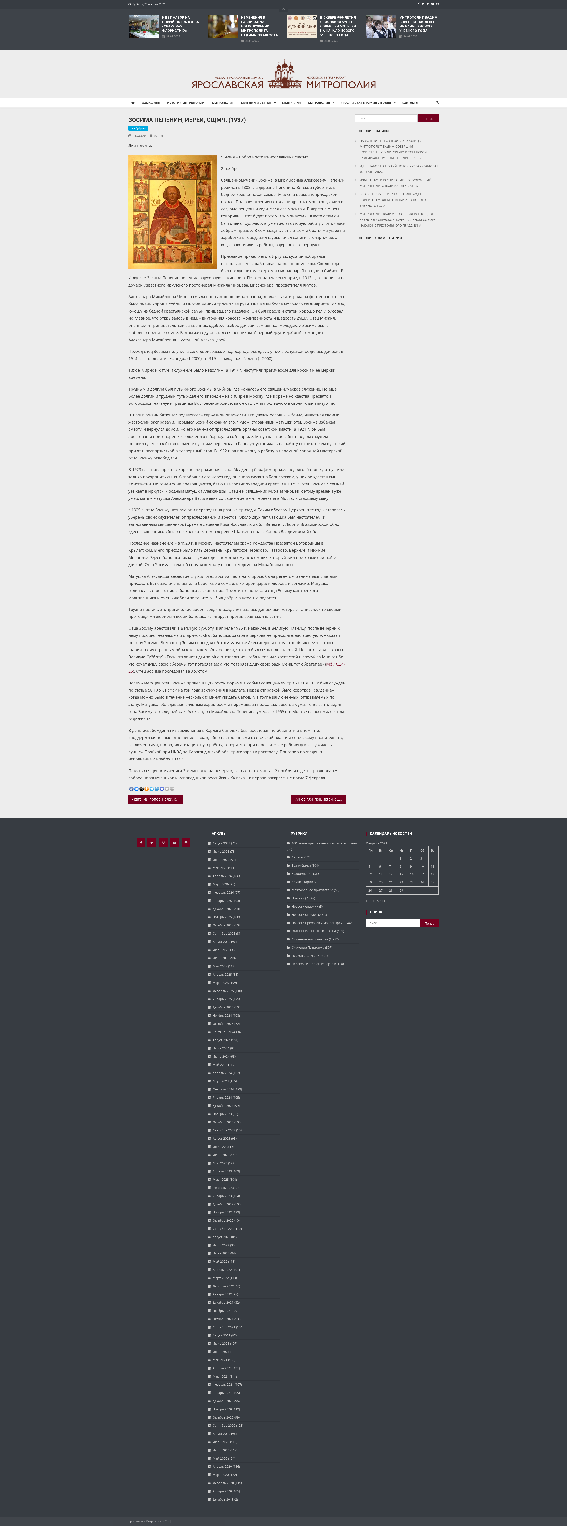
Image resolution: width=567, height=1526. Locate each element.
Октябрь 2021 (223, 1319)
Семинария (291, 103)
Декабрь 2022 (223, 1204)
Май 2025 (220, 966)
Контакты (410, 103)
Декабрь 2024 (223, 1007)
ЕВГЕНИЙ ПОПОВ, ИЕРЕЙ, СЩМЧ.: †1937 (158, 799)
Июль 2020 (221, 1442)
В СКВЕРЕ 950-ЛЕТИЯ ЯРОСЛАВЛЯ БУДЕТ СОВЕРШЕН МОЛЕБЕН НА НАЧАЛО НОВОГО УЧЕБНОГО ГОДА (338, 26)
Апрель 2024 (222, 1073)
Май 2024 (220, 1065)
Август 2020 (221, 1434)
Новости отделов (304, 914)
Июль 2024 (221, 1048)
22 (401, 882)
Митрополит (223, 103)
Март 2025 (221, 983)
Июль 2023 (221, 1147)
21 (391, 882)
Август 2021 (221, 1335)
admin (158, 135)
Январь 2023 (222, 1196)
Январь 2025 (222, 999)
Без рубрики (138, 128)
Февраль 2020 (223, 1483)
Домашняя (151, 103)
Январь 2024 (222, 1097)
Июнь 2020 (221, 1450)
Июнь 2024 (221, 1056)
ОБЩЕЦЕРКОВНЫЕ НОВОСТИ (314, 931)
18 (432, 874)
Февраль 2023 (223, 1188)
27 (381, 890)
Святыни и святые (256, 103)
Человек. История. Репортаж (314, 964)
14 (391, 874)
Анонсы (297, 857)
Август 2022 (221, 1237)
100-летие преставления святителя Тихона (325, 843)
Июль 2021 (221, 1343)
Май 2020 (220, 1458)
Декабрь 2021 (223, 1302)
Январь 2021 (222, 1393)
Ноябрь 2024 (222, 1015)
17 (422, 874)
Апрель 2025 (222, 974)
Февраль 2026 (223, 892)
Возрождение (302, 873)
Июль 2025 (221, 950)
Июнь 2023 (221, 1155)
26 (370, 890)
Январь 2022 (222, 1294)
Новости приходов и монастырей (317, 923)
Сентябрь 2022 (224, 1229)
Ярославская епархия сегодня (366, 103)
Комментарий (302, 882)
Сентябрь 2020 (224, 1425)
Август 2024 (221, 1040)
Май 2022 (220, 1261)
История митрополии (186, 103)
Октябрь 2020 (223, 1417)
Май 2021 (220, 1360)
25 (432, 882)
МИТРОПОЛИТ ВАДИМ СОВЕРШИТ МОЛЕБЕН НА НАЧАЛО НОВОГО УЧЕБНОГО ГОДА (418, 24)
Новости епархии (305, 906)
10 (422, 866)
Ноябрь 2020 (222, 1409)
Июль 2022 (221, 1245)
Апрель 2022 (222, 1270)
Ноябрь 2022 (222, 1212)
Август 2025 (221, 942)
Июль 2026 (221, 851)
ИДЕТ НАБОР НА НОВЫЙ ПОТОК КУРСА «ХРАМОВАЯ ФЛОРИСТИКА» (180, 24)
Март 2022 (221, 1278)
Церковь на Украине (307, 956)
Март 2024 (221, 1081)
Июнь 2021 (221, 1352)
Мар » (381, 901)
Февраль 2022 (223, 1286)
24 (422, 882)
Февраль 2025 (223, 991)
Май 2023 (220, 1163)
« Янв (370, 901)
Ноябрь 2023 (222, 1114)
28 (391, 890)
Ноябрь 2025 (222, 917)
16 (412, 874)
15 (401, 874)
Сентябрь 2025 (224, 933)
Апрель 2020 (222, 1466)
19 (370, 882)
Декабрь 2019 (223, 1499)
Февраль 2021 (223, 1384)
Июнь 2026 (221, 860)
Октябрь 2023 (223, 1122)
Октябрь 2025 (223, 925)
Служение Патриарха (308, 947)
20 (381, 882)
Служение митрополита (310, 939)
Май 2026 (220, 868)
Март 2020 (221, 1475)
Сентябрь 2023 (224, 1130)
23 (412, 882)
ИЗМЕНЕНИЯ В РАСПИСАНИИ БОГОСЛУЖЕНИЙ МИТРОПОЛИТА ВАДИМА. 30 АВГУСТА (259, 26)
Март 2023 (221, 1179)
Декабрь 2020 (223, 1401)
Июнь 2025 (221, 958)
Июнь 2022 (221, 1253)
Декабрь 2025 (223, 909)
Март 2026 (221, 884)
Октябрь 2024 (223, 1024)
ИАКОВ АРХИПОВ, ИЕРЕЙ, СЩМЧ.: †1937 (320, 799)
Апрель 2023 (222, 1171)
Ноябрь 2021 (222, 1311)
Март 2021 (221, 1376)
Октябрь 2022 (223, 1220)
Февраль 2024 (223, 1089)
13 (381, 874)
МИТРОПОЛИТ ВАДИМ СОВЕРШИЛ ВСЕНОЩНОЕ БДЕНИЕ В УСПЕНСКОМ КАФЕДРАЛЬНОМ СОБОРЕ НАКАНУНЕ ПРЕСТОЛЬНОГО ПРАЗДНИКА (397, 219)
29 (401, 890)
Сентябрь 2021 (224, 1327)
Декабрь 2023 (223, 1106)
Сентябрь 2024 (224, 1032)
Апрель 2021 (222, 1368)
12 (370, 874)
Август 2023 (221, 1138)
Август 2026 (221, 843)
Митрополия (319, 103)
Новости (298, 898)
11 (432, 866)
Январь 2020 (222, 1491)
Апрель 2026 (222, 876)
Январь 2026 (222, 901)
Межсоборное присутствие (312, 890)
